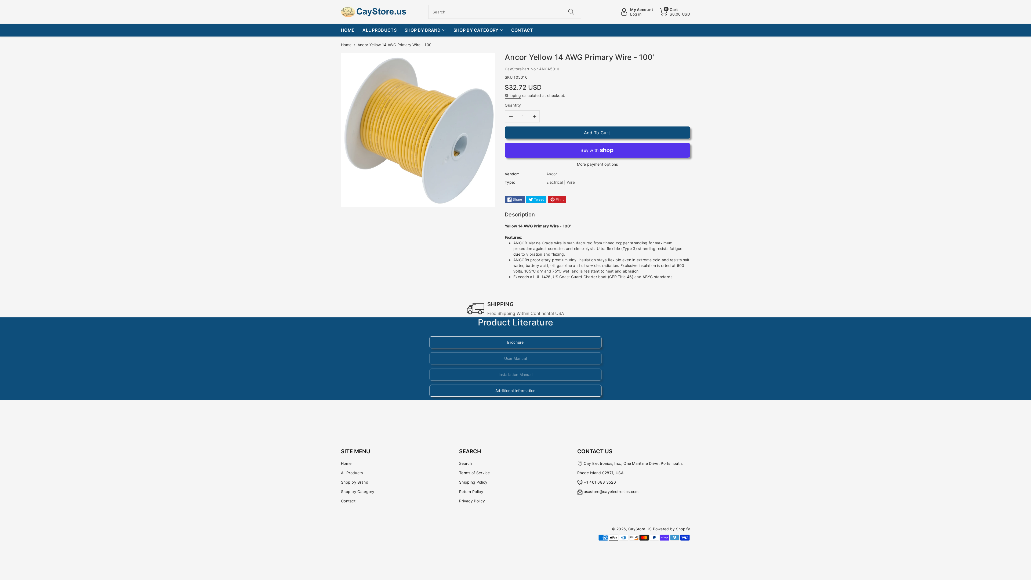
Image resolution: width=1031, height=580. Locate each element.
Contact (348, 501)
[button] (675, 12)
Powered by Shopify (671, 529)
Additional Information (515, 390)
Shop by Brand (354, 482)
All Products (352, 472)
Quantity (513, 105)
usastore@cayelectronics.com (611, 491)
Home (346, 44)
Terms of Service (474, 472)
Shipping (513, 95)
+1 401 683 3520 (600, 482)
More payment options (597, 164)
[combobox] (505, 12)
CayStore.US (640, 529)
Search (465, 463)
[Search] (571, 12)
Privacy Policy (472, 501)
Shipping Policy (473, 482)
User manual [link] (515, 358)
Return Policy (471, 491)
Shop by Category (358, 491)
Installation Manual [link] (516, 374)
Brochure (515, 342)
